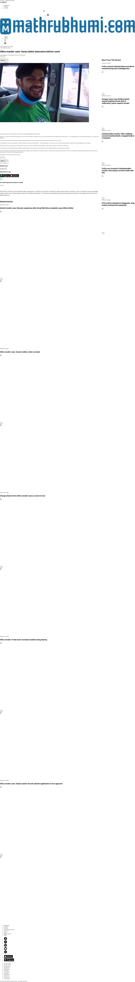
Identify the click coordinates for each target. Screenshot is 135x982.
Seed (5, 932)
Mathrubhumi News (9, 929)
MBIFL (5, 935)
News (5, 46)
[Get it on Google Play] (5, 177)
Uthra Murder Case (5, 48)
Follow (2, 185)
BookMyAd (7, 974)
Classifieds (7, 972)
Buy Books (6, 967)
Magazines (7, 969)
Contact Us (7, 977)
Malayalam (7, 925)
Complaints (7, 978)
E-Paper (6, 928)
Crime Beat (10, 46)
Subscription (7, 966)
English (6, 927)
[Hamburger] (1, 19)
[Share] (1, 279)
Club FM (6, 931)
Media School (7, 933)
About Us (6, 976)
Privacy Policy (7, 963)
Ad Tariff (6, 970)
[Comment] (6, 61)
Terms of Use (7, 965)
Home (1, 46)
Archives (6, 973)
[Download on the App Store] (14, 177)
